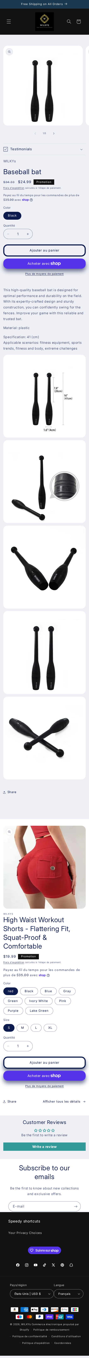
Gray (67, 991)
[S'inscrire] (76, 1206)
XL (50, 1028)
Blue (48, 991)
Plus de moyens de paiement (44, 273)
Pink (62, 1001)
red (10, 991)
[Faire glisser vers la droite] (53, 133)
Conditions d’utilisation (66, 1336)
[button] (8, 21)
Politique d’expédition (36, 1343)
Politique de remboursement (51, 1329)
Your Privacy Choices (25, 1233)
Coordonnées (62, 1343)
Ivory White (38, 1001)
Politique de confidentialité (29, 1336)
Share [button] (12, 792)
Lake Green (39, 1011)
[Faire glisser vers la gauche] (35, 133)
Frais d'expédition (13, 188)
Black (12, 215)
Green (13, 1001)
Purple (13, 1011)
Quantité (9, 225)
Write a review (44, 1147)
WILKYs (26, 1324)
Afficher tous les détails (62, 1101)
